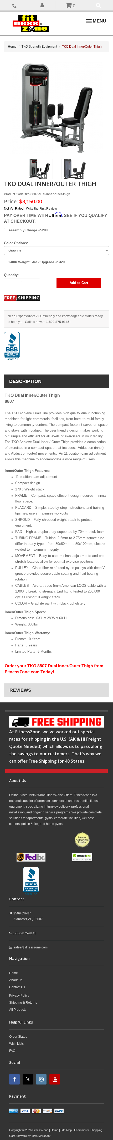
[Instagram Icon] (42, 1079)
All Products (17, 1010)
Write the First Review (41, 208)
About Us (15, 980)
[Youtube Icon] (55, 1079)
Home (12, 46)
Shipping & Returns (23, 1002)
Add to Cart (79, 283)
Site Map (66, 1130)
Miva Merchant (41, 1135)
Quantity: (11, 275)
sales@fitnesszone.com (31, 947)
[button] (42, 5)
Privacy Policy (19, 995)
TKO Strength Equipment (39, 46)
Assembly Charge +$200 (27, 230)
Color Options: (16, 243)
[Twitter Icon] (28, 1079)
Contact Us (17, 987)
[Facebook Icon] (15, 1079)
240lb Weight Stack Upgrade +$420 (36, 262)
